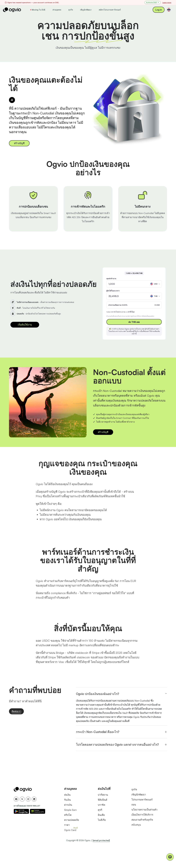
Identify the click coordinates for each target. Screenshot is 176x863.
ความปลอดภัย (71, 819)
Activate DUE (151, 2)
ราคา (67, 824)
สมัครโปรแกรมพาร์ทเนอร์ (110, 10)
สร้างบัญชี (19, 143)
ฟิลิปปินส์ (102, 799)
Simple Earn (70, 809)
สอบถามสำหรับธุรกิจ (142, 819)
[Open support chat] (170, 857)
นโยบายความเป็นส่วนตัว (144, 809)
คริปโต (67, 814)
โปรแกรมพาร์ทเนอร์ (142, 799)
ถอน (133, 804)
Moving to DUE (38, 10)
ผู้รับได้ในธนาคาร (113, 291)
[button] (155, 284)
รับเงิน (67, 799)
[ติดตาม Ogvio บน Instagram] (28, 799)
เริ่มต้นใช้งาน (25, 324)
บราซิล (101, 804)
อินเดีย (101, 814)
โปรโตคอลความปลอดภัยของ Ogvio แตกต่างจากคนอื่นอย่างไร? (117, 744)
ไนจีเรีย (102, 819)
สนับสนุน (136, 824)
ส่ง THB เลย (134, 322)
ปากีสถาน (103, 794)
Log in (158, 9)
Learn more (166, 2)
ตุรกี (100, 809)
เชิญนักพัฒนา (86, 10)
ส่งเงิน (67, 794)
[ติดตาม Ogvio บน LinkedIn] (34, 799)
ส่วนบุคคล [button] (57, 10)
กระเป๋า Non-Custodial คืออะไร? (97, 732)
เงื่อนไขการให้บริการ (142, 814)
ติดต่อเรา (16, 711)
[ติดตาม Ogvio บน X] (22, 799)
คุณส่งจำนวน (111, 278)
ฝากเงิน (68, 804)
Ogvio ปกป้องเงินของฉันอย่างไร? (97, 694)
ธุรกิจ (70, 10)
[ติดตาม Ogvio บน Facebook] (16, 799)
